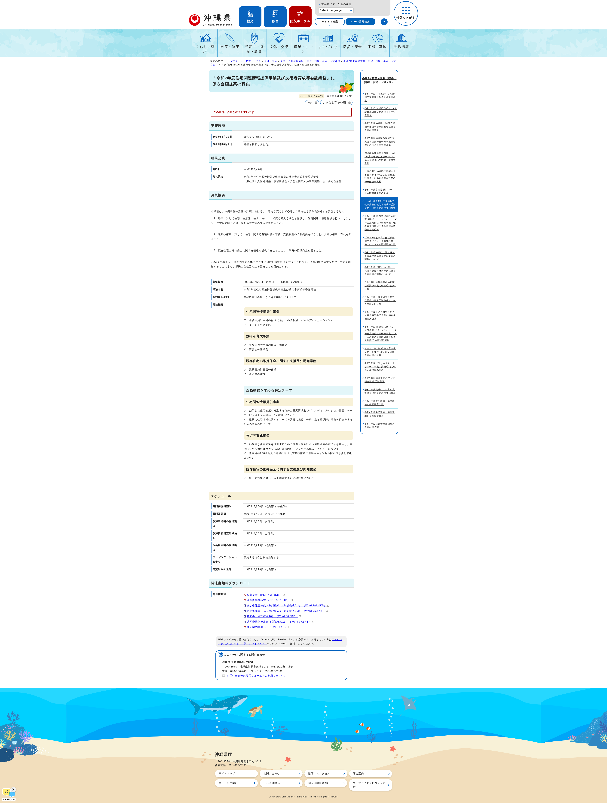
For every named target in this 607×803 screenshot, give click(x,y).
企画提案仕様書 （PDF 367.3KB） (268, 600)
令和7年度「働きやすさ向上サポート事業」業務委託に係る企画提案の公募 (380, 366)
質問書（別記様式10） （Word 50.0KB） (272, 616)
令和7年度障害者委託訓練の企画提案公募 (380, 425)
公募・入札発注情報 (292, 61)
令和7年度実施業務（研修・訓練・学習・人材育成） (379, 80)
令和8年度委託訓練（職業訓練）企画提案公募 (380, 414)
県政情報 (401, 47)
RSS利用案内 (272, 783)
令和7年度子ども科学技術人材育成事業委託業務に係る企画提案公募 (380, 315)
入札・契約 (270, 61)
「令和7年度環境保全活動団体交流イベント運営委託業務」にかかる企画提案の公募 (380, 241)
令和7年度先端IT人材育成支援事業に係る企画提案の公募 (380, 391)
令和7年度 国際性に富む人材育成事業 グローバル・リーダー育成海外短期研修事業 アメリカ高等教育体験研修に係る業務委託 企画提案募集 (381, 333)
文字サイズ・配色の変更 (336, 4)
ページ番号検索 (360, 21)
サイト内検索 (330, 21)
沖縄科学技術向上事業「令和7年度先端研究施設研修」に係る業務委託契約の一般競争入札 (380, 158)
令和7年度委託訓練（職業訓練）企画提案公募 (380, 403)
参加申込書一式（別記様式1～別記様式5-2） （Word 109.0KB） (287, 605)
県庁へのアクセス (319, 773)
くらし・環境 (205, 49)
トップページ (235, 61)
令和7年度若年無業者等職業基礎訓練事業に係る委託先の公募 (380, 285)
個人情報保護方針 (319, 783)
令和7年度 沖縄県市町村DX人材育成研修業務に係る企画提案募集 (381, 112)
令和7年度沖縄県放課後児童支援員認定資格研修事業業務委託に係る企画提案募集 (380, 141)
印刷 (310, 102)
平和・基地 (377, 47)
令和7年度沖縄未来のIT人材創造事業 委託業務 (380, 380)
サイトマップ (227, 773)
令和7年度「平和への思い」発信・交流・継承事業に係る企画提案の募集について (380, 270)
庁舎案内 (358, 773)
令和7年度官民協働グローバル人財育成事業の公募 (380, 191)
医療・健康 (230, 47)
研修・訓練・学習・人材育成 (323, 61)
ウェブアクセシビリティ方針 (369, 785)
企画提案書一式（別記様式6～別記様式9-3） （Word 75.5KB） (286, 611)
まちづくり (328, 47)
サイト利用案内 (228, 783)
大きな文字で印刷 (334, 102)
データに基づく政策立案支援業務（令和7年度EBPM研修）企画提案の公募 (381, 351)
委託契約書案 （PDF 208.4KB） (267, 627)
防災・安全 (352, 47)
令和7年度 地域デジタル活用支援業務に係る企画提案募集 (380, 97)
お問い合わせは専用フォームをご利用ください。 (257, 675)
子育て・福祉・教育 (254, 49)
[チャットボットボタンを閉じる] (13, 789)
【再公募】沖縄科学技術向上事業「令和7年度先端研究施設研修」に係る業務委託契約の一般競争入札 (380, 176)
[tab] (330, 21)
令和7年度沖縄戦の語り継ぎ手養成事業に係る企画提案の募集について (380, 256)
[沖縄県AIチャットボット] (9, 794)
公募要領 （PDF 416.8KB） (264, 594)
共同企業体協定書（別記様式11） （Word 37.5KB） (279, 621)
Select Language (331, 10)
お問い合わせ (272, 773)
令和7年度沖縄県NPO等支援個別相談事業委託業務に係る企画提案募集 (380, 126)
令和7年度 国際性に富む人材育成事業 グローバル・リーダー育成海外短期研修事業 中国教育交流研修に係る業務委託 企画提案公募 (381, 223)
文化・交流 (279, 47)
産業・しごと (303, 49)
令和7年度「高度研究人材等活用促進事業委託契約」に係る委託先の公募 (380, 300)
